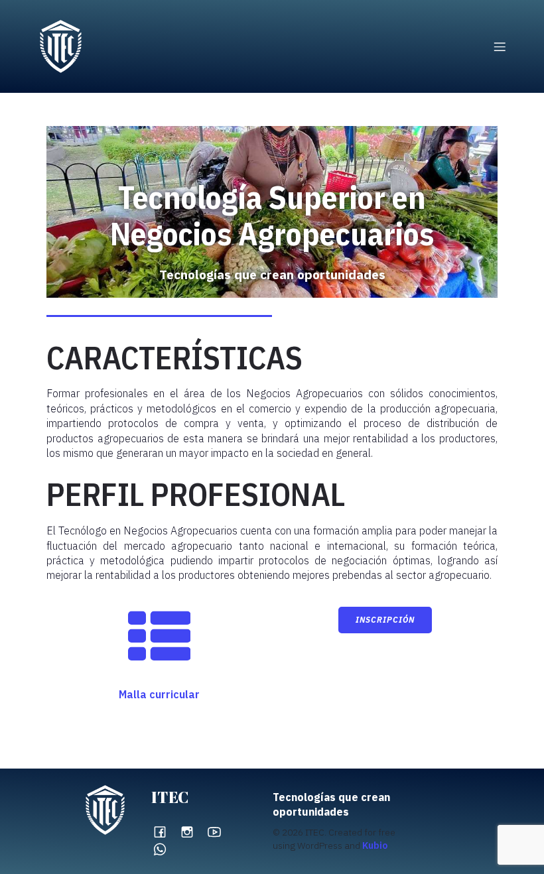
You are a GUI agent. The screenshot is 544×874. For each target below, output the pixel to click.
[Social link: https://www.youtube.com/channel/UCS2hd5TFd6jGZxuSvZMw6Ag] (219, 831)
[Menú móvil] (499, 46)
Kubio (374, 845)
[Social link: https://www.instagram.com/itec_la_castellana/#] (192, 831)
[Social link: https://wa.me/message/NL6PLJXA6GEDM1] (164, 849)
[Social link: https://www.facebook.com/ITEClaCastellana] (164, 831)
